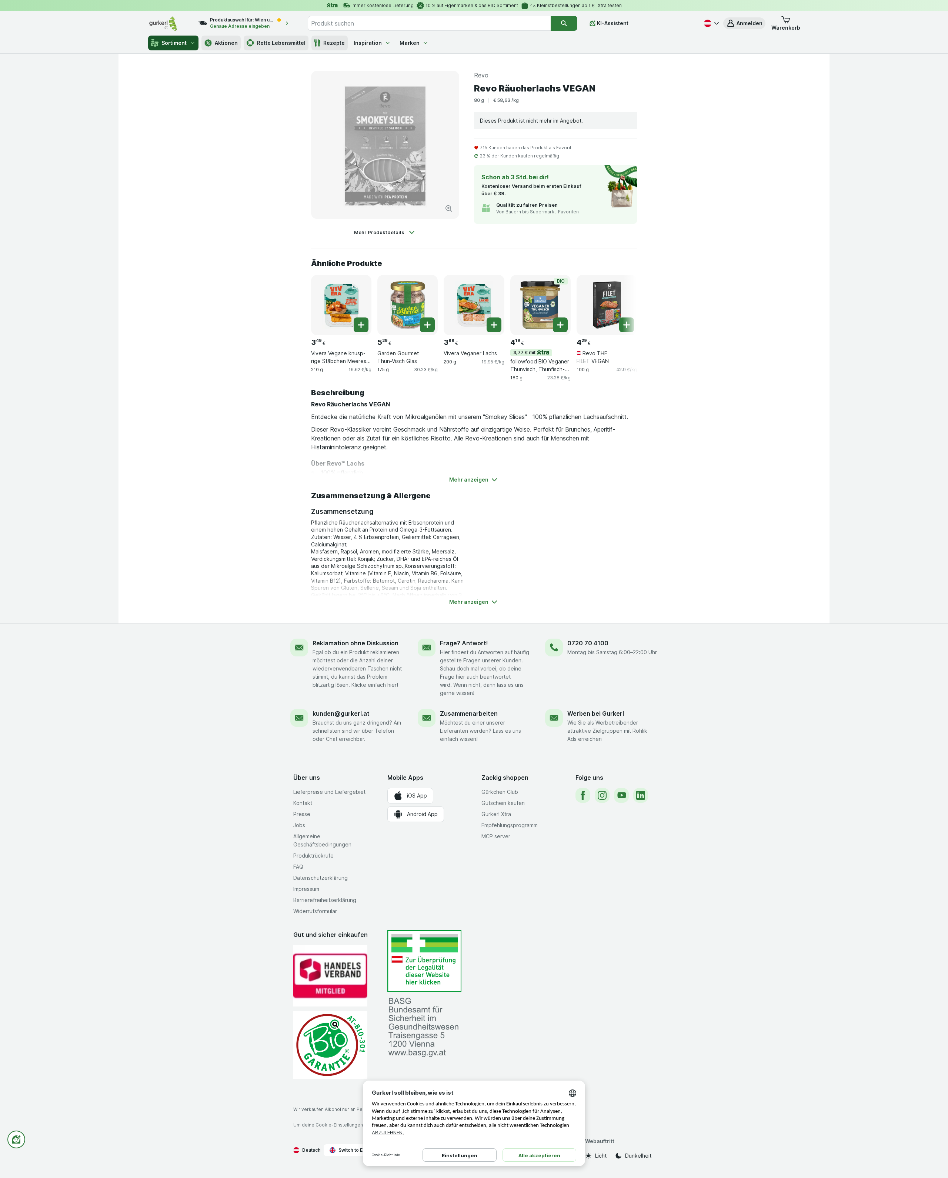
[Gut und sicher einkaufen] (330, 1045)
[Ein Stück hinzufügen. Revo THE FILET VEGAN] (626, 324)
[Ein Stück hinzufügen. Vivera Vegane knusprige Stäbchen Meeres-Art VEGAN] (361, 324)
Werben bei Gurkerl (595, 713)
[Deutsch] (710, 23)
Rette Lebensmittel (281, 43)
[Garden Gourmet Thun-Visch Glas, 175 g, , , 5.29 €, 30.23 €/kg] (407, 305)
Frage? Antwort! (464, 643)
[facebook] (582, 795)
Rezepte (334, 43)
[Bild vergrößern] (449, 208)
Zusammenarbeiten (469, 713)
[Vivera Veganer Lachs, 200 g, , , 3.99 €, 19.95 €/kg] (474, 305)
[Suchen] (564, 23)
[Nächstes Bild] (622, 304)
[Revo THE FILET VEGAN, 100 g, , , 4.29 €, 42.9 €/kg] (607, 305)
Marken (410, 43)
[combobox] (429, 23)
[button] (744, 23)
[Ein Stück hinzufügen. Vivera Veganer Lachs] (494, 324)
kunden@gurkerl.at (341, 713)
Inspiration (368, 43)
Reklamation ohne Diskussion (355, 643)
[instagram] (602, 795)
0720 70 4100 (587, 643)
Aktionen (226, 43)
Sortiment (174, 43)
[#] (424, 961)
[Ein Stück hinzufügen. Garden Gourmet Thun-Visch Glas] (427, 324)
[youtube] (621, 795)
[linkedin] (640, 795)
